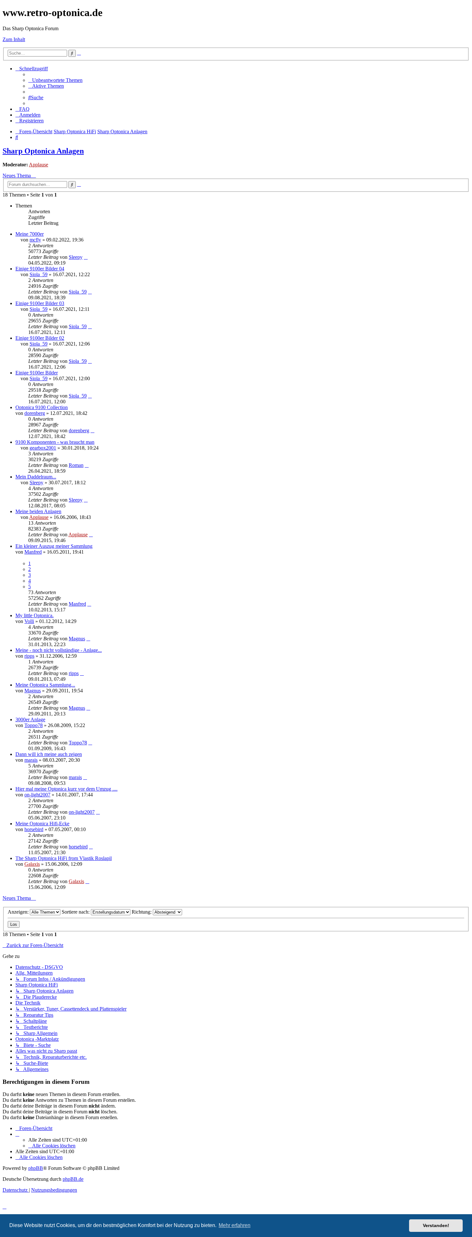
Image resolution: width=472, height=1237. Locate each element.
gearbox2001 (43, 448)
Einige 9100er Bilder (36, 372)
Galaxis (32, 864)
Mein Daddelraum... (35, 476)
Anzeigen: (19, 912)
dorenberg (34, 413)
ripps (29, 656)
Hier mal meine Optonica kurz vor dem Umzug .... (66, 789)
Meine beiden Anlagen (38, 511)
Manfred (33, 552)
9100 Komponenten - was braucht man (54, 442)
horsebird (33, 829)
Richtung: (142, 912)
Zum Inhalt (14, 39)
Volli (29, 621)
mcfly (35, 239)
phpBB (35, 1168)
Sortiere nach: (76, 912)
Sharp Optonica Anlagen (43, 151)
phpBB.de (73, 1179)
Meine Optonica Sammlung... (45, 685)
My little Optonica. (34, 615)
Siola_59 (39, 274)
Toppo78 (33, 725)
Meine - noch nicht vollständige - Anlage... (58, 650)
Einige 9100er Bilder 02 (39, 338)
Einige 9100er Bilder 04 (39, 268)
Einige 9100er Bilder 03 (39, 303)
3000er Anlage (30, 719)
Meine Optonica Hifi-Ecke (42, 823)
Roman (76, 465)
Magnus (77, 638)
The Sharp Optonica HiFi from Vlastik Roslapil (63, 858)
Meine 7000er (29, 234)
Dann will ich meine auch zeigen (48, 754)
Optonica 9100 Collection (41, 407)
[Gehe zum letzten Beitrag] (86, 257)
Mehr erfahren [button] (234, 1225)
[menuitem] (55, 80)
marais (31, 760)
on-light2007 (37, 794)
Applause (38, 164)
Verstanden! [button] (436, 1225)
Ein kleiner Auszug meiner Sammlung (53, 546)
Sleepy (76, 257)
